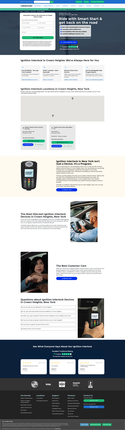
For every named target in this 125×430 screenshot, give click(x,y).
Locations (26, 11)
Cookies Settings (84, 424)
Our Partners (71, 411)
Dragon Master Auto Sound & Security (34, 128)
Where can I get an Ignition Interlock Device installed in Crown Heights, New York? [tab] (47, 316)
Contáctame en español (31, 20)
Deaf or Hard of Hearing (58, 411)
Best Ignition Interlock (26, 405)
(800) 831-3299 (100, 1)
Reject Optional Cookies (95, 424)
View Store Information (28, 137)
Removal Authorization (73, 406)
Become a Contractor (73, 400)
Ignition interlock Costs (30, 79)
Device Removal (56, 403)
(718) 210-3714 (28, 144)
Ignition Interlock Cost (26, 407)
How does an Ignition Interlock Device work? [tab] (36, 324)
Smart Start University (73, 416)
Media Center (55, 406)
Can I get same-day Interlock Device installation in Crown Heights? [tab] (42, 311)
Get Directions (40, 144)
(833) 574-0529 (94, 400)
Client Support (55, 398)
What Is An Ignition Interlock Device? (25, 401)
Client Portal (79, 1)
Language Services (56, 408)
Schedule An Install (34, 141)
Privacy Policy (57, 428)
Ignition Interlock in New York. (65, 173)
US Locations (39, 398)
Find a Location (48, 79)
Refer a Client (71, 398)
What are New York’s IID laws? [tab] (32, 328)
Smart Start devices (70, 79)
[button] (53, 116)
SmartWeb (86, 1)
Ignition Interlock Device (63, 168)
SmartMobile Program (26, 412)
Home (21, 11)
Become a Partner (72, 408)
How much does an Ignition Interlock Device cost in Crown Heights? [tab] (42, 320)
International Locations (42, 400)
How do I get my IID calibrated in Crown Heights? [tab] (37, 307)
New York (33, 11)
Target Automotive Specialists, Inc (63, 128)
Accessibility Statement (57, 413)
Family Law (70, 413)
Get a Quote (24, 410)
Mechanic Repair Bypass (74, 403)
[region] (62, 424)
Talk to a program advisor (94, 79)
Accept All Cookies (107, 424)
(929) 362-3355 (57, 146)
